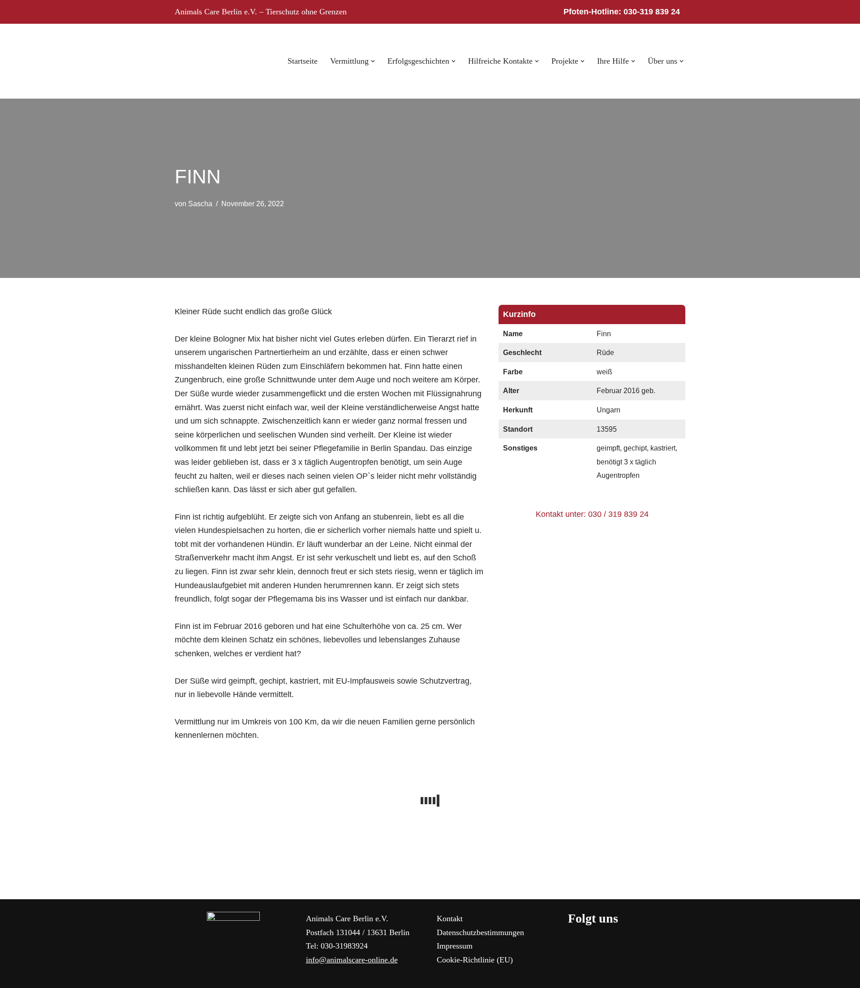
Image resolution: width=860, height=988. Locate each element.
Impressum (455, 945)
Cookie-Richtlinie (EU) (475, 959)
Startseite (303, 60)
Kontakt (450, 918)
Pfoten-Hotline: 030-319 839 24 (621, 11)
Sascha (200, 203)
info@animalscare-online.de (352, 959)
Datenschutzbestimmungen (480, 932)
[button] (373, 61)
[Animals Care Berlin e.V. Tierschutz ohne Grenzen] (201, 61)
